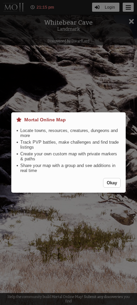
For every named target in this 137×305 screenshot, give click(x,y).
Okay (112, 182)
